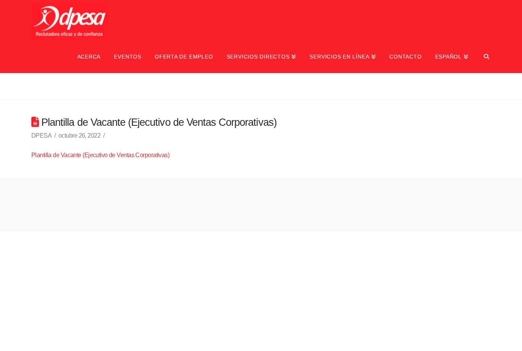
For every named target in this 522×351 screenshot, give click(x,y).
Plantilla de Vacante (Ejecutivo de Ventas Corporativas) (100, 155)
